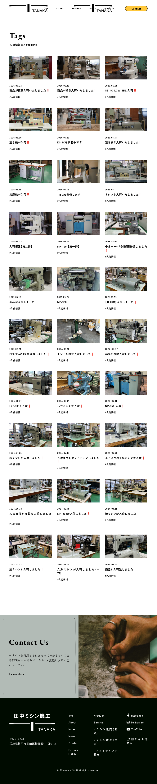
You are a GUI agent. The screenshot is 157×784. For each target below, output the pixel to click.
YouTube (136, 729)
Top (45, 8)
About (60, 8)
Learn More (17, 674)
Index (92, 8)
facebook (137, 715)
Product (109, 8)
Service (76, 8)
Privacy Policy (73, 752)
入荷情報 (15, 96)
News (72, 736)
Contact (136, 8)
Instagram (137, 722)
